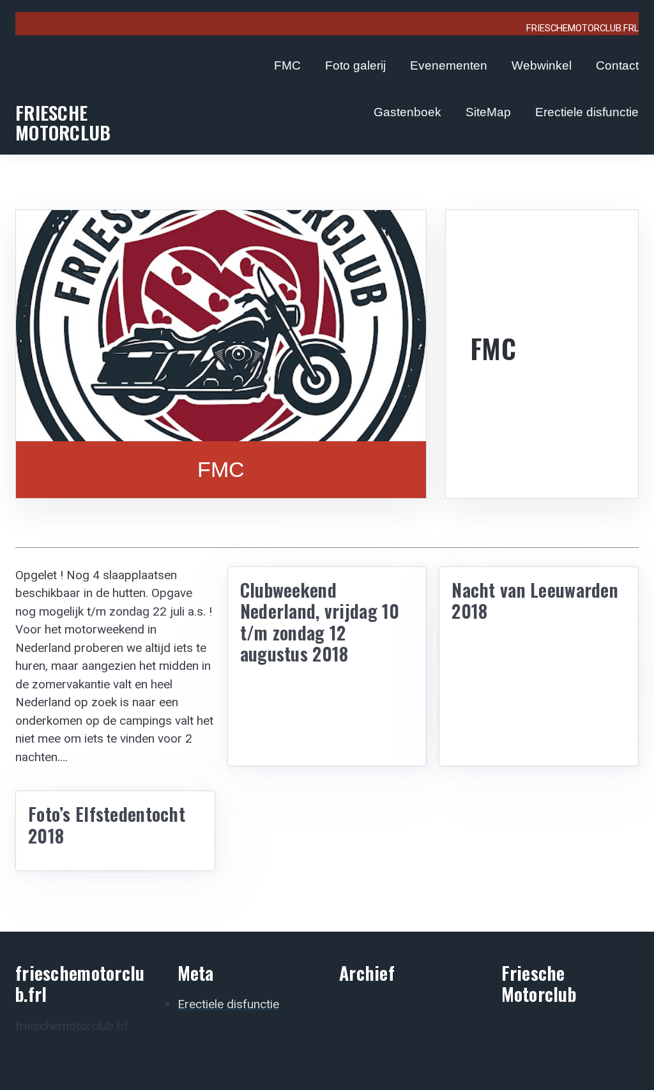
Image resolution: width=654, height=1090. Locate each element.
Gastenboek (407, 112)
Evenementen (448, 65)
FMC (287, 65)
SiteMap (488, 112)
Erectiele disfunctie (587, 112)
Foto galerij (355, 65)
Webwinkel (542, 65)
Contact (617, 65)
